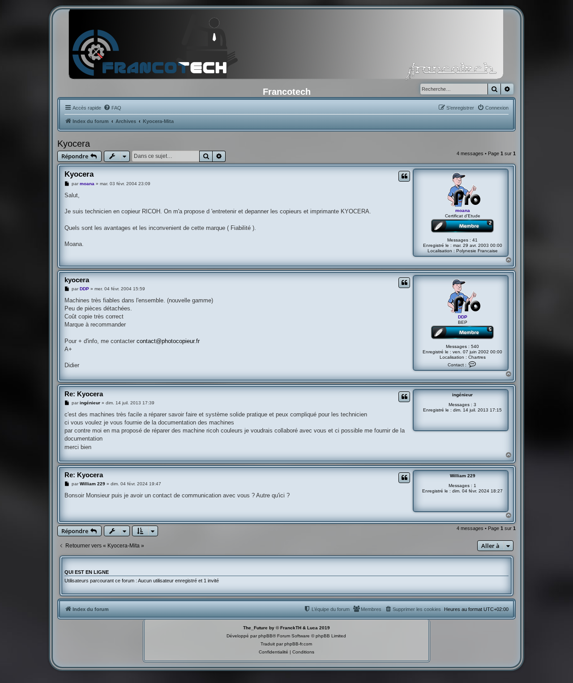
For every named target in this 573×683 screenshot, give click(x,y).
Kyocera (73, 143)
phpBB (265, 635)
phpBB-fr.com (298, 643)
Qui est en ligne (86, 572)
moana (462, 210)
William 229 (462, 475)
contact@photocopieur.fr (168, 341)
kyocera (76, 280)
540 (475, 346)
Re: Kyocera (83, 394)
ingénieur (462, 394)
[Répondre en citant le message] (404, 176)
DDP (462, 316)
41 (475, 240)
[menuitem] (112, 107)
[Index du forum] (286, 47)
